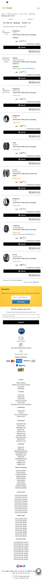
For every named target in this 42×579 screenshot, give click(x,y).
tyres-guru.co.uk (24, 576)
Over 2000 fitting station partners (21, 348)
